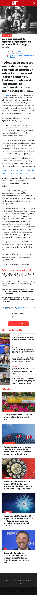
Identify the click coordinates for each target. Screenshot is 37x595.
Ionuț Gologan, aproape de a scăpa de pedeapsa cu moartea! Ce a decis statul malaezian (18, 299)
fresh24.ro (19, 583)
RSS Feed (8, 582)
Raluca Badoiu (19, 51)
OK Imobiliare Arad (28, 582)
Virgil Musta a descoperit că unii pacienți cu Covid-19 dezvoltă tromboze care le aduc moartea (18, 291)
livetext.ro (16, 582)
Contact (5, 580)
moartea (25, 307)
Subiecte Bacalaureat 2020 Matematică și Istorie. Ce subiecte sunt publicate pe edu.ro (18, 284)
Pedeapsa (5, 95)
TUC (11, 580)
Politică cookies (28, 580)
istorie (19, 307)
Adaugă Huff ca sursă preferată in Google (22, 56)
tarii (10, 260)
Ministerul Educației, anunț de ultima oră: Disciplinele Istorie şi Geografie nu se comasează (18, 276)
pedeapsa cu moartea (14, 308)
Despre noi (18, 580)
